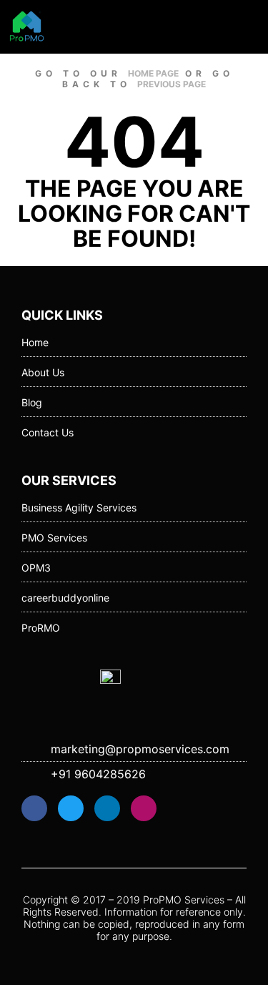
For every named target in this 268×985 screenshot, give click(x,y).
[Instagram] (144, 808)
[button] (249, 26)
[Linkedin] (107, 808)
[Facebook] (34, 808)
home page (153, 73)
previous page (171, 84)
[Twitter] (71, 808)
